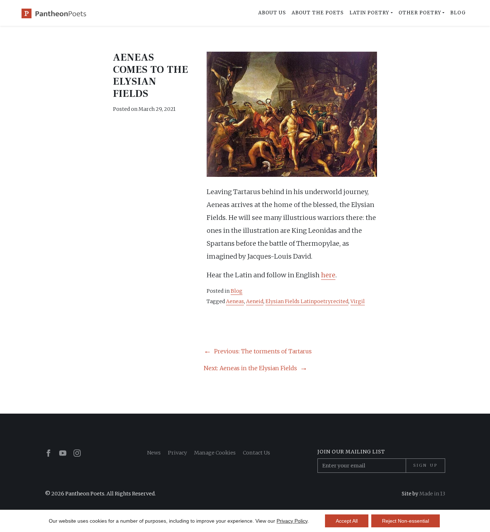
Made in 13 (432, 493)
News (154, 452)
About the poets (318, 13)
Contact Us (256, 452)
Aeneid (254, 301)
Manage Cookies (215, 452)
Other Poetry (420, 13)
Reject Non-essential (405, 521)
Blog (458, 13)
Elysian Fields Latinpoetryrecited (306, 301)
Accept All (347, 521)
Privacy (177, 452)
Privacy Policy (292, 521)
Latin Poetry (369, 13)
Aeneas (235, 301)
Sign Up (425, 465)
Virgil (357, 301)
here (328, 275)
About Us (272, 13)
